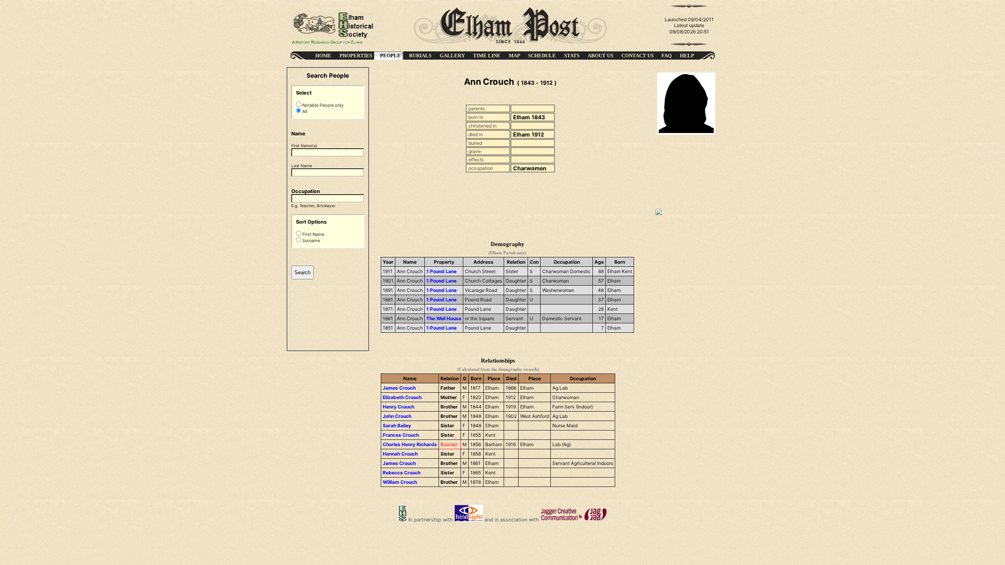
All (304, 111)
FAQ (666, 55)
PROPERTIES (356, 55)
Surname (310, 240)
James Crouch (399, 388)
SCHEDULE (542, 55)
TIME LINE (487, 55)
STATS (571, 55)
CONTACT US (637, 55)
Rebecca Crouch (401, 473)
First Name (312, 234)
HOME (323, 55)
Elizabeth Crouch (402, 397)
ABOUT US (600, 55)
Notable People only (322, 105)
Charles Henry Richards (410, 444)
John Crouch (397, 416)
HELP (687, 55)
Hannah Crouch (400, 454)
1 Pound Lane (441, 271)
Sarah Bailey (397, 425)
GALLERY (452, 55)
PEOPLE (390, 55)
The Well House (443, 318)
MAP (514, 55)
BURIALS (420, 55)
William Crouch (400, 482)
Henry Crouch (398, 407)
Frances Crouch (401, 435)
